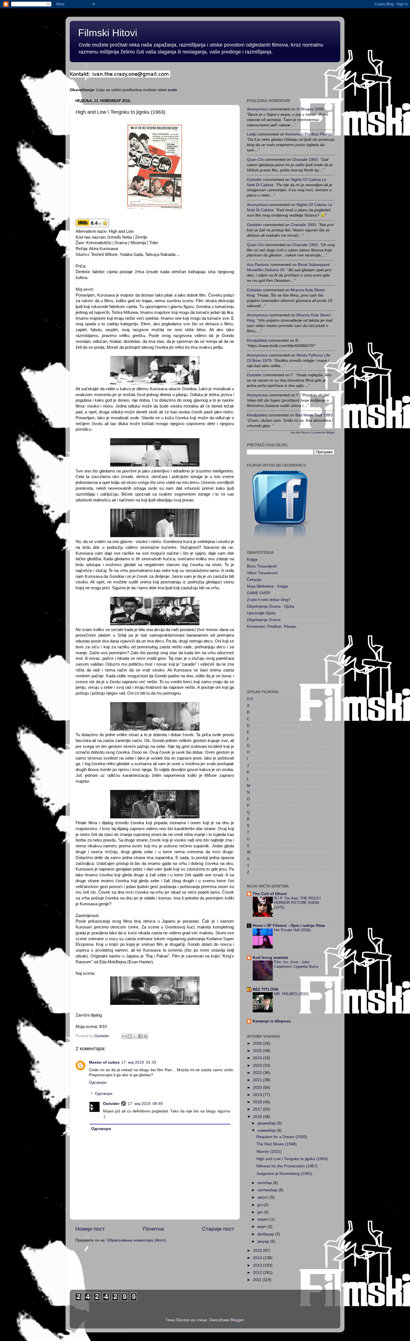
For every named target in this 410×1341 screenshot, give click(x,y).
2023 (258, 1065)
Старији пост (218, 1229)
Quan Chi (255, 159)
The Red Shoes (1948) (276, 1144)
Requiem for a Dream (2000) (281, 1137)
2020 (258, 1087)
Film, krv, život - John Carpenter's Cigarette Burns (296, 964)
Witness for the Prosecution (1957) (287, 1166)
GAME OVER (258, 593)
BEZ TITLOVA (265, 989)
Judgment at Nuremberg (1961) (284, 1174)
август (263, 1197)
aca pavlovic (258, 265)
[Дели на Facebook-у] (140, 1036)
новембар (267, 1130)
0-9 (250, 699)
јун (260, 1212)
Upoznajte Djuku (261, 613)
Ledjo (252, 134)
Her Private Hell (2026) (292, 930)
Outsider (111, 1104)
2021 (258, 1080)
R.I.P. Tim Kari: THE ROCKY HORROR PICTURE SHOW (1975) (297, 903)
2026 (258, 1043)
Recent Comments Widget (318, 432)
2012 (258, 1272)
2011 (257, 1280)
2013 (258, 1265)
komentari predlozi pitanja (308, 134)
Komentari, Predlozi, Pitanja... (273, 626)
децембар (267, 1123)
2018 (258, 1102)
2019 (258, 1095)
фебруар (266, 1234)
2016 (258, 1117)
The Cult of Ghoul (270, 894)
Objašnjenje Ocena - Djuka (270, 606)
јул (260, 1205)
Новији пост (90, 1229)
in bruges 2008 (310, 109)
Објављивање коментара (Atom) (136, 1240)
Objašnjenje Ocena (264, 620)
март (262, 1226)
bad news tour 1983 (313, 415)
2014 (258, 1258)
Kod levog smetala (270, 958)
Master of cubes (104, 1062)
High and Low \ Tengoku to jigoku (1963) (292, 1159)
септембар (267, 1190)
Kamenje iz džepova (272, 1021)
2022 (258, 1073)
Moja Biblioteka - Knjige (267, 586)
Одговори (98, 1082)
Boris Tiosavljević (262, 566)
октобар (265, 1183)
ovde (172, 90)
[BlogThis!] (129, 1036)
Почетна (153, 1229)
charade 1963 (305, 159)
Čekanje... (256, 580)
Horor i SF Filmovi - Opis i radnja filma (289, 925)
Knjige (252, 559)
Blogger (237, 1320)
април (263, 1219)
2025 (258, 1051)
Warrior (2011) (269, 1152)
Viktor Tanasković (262, 573)
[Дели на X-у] (135, 1036)
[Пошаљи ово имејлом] (124, 1036)
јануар (263, 1241)
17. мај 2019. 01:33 (138, 1062)
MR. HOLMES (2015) (291, 994)
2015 (258, 1250)
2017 (258, 1109)
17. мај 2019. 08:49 (145, 1104)
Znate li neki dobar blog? (269, 600)
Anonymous (257, 109)
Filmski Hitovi (107, 32)
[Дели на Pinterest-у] (145, 1036)
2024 (258, 1058)
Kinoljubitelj (257, 340)
